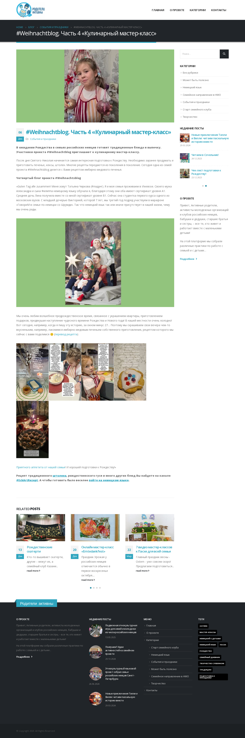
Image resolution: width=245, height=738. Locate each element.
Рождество (206, 651)
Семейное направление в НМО (202, 94)
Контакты (218, 10)
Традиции (205, 669)
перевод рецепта (66, 334)
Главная (158, 10)
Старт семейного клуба (197, 109)
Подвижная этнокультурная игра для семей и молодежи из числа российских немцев (209, 138)
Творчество (190, 116)
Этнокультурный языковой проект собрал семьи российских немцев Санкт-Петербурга (203, 180)
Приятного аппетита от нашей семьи (40, 467)
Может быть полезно (196, 80)
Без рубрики (190, 72)
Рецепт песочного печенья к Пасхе (149, 549)
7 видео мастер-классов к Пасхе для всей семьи (99, 549)
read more (33, 580)
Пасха (223, 644)
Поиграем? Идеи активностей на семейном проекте (208, 158)
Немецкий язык (192, 87)
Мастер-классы (208, 632)
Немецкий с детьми (210, 638)
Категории (152, 640)
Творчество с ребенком (212, 663)
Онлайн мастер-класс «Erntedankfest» (43, 549)
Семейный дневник (210, 657)
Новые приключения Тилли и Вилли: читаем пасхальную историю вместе (121, 697)
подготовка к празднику (207, 677)
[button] (90, 588)
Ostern (203, 626)
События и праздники (43, 139)
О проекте (177, 10)
